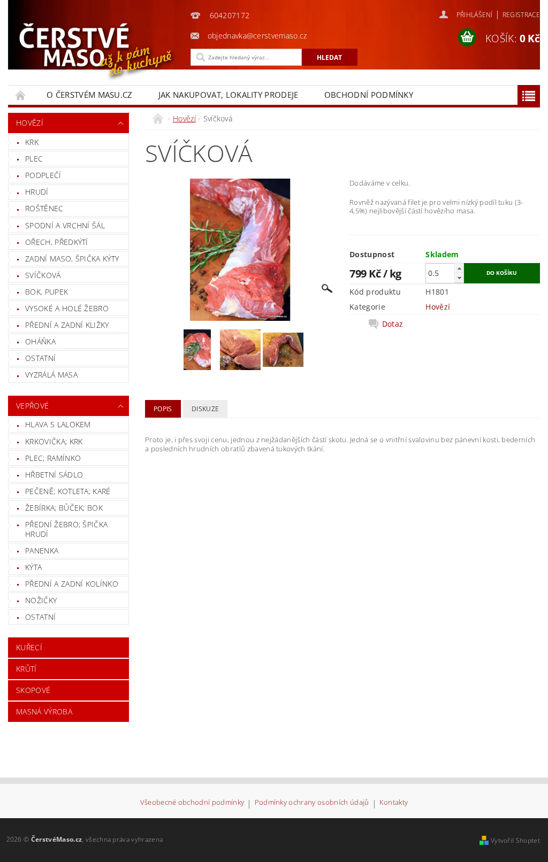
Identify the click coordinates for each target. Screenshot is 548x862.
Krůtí (26, 669)
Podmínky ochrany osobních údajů (312, 803)
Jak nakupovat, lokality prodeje (228, 94)
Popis (163, 408)
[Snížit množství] (459, 278)
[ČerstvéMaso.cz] (99, 50)
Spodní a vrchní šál (65, 225)
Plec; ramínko (53, 458)
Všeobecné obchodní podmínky (192, 803)
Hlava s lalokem (58, 424)
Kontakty (393, 803)
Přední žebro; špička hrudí (66, 529)
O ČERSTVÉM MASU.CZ (90, 94)
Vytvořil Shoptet (515, 840)
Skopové (33, 690)
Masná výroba (44, 711)
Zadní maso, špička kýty (72, 258)
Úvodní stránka (21, 95)
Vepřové (32, 406)
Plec (34, 158)
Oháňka (40, 341)
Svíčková (43, 275)
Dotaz (393, 324)
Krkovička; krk (53, 441)
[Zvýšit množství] (459, 268)
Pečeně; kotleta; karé (68, 491)
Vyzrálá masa (51, 375)
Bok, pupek (46, 292)
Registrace (521, 14)
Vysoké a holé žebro (67, 308)
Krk (32, 142)
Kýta (33, 567)
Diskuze (205, 408)
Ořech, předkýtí (56, 242)
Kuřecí (29, 647)
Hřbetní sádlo (54, 475)
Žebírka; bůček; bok (64, 508)
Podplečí (43, 175)
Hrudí (37, 192)
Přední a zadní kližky (67, 325)
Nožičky (41, 600)
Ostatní (40, 358)
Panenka (41, 550)
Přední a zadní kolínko (71, 584)
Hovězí (29, 123)
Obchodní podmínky (368, 94)
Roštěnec (44, 208)
